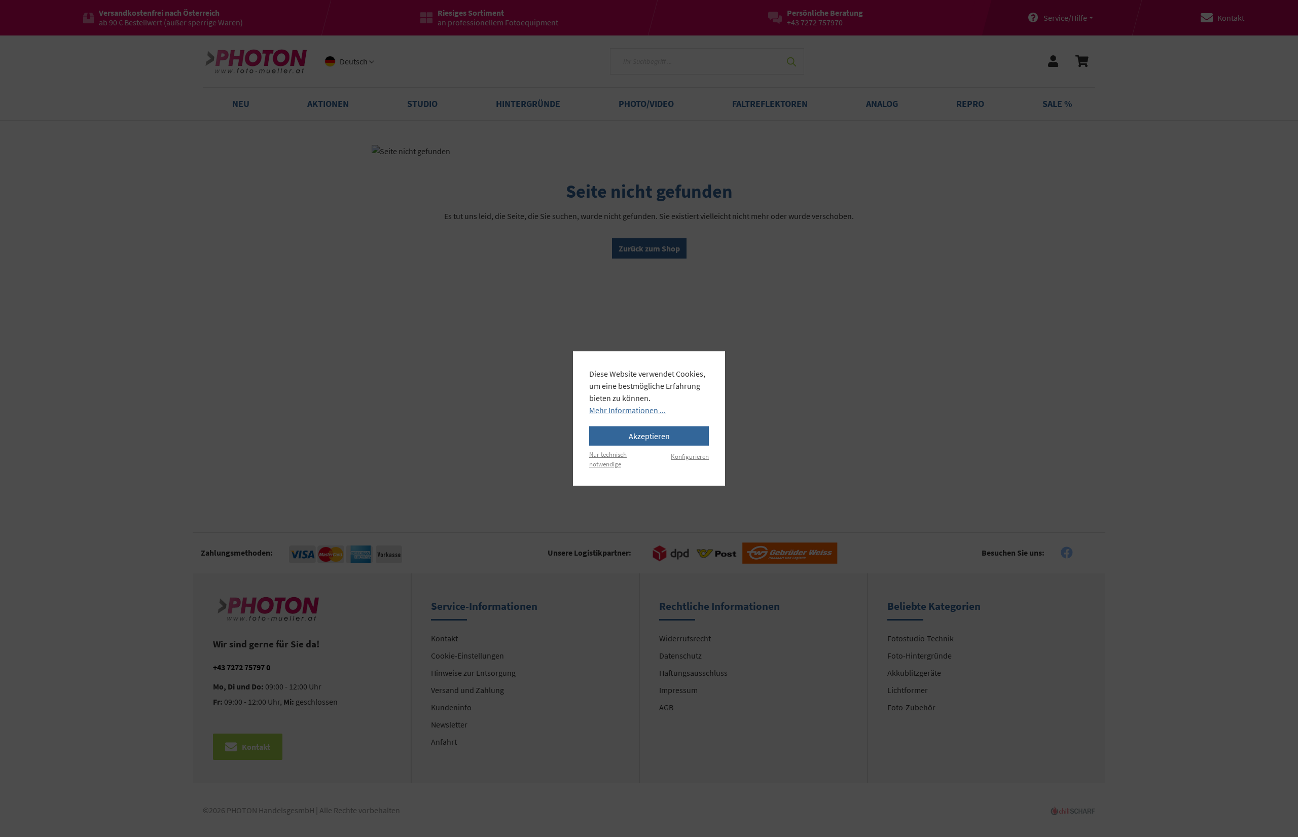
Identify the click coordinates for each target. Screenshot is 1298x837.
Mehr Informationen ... (627, 410)
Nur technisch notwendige (608, 459)
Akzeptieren (649, 436)
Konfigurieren (690, 456)
